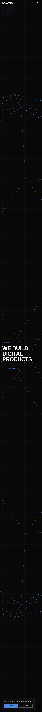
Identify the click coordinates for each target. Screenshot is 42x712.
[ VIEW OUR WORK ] (13, 368)
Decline (26, 706)
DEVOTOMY (7, 3)
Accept (11, 706)
